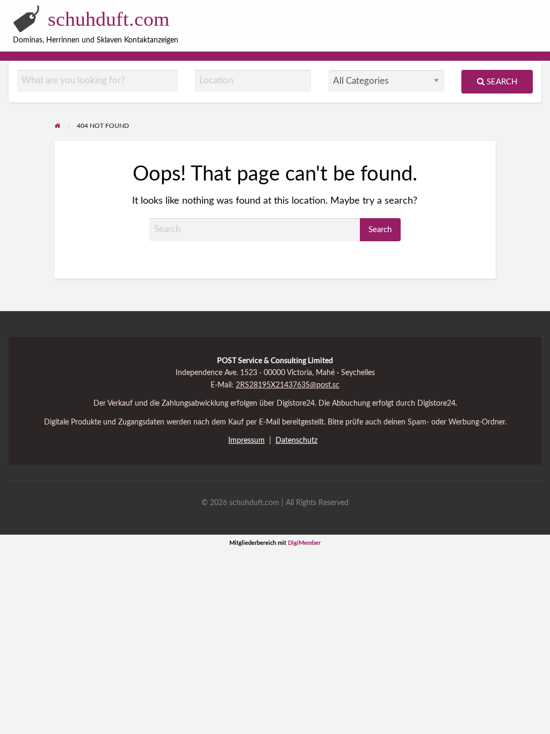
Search (500, 82)
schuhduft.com (109, 19)
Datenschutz (296, 440)
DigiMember (304, 543)
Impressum (246, 440)
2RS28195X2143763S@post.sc (287, 385)
